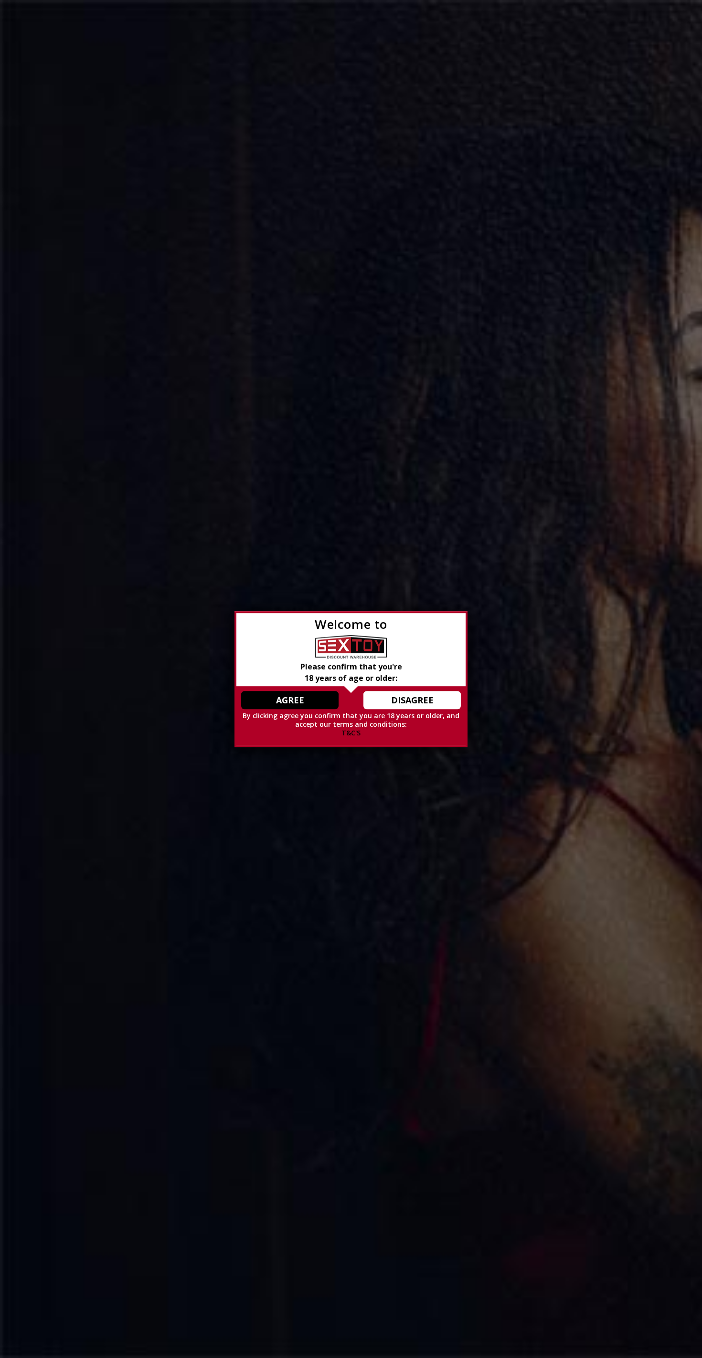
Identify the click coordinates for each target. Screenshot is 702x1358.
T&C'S (351, 733)
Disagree (412, 700)
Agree (290, 700)
